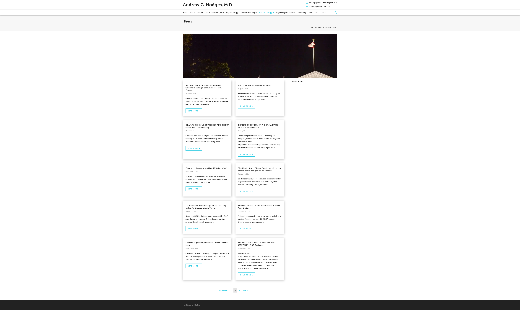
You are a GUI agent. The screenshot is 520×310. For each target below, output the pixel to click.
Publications (313, 12)
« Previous (223, 290)
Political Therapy (265, 12)
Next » (245, 290)
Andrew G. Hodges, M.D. (208, 4)
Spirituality (302, 12)
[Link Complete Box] (207, 98)
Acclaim (200, 12)
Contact (324, 12)
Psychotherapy (232, 12)
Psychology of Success (285, 12)
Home (185, 12)
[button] (335, 12)
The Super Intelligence (215, 12)
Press (329, 27)
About (192, 12)
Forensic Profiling (248, 12)
